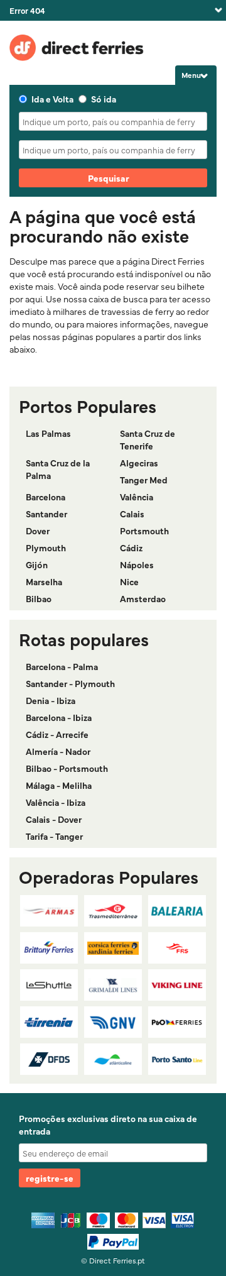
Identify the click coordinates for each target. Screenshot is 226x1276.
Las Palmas (48, 433)
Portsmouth (144, 530)
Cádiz (131, 547)
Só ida (103, 98)
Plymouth (46, 547)
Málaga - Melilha (59, 785)
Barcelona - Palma (62, 666)
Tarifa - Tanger (54, 836)
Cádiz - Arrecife (57, 734)
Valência (136, 496)
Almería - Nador (58, 751)
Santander (46, 513)
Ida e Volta (52, 98)
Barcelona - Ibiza (59, 717)
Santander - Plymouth (70, 683)
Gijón (37, 564)
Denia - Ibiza (50, 700)
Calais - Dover (54, 819)
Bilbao (38, 598)
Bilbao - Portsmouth (67, 768)
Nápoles (137, 564)
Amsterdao (143, 598)
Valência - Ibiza (55, 802)
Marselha (44, 581)
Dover (38, 530)
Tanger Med (144, 479)
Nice (129, 581)
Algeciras (139, 462)
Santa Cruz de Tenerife (147, 439)
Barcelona (45, 496)
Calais (132, 513)
